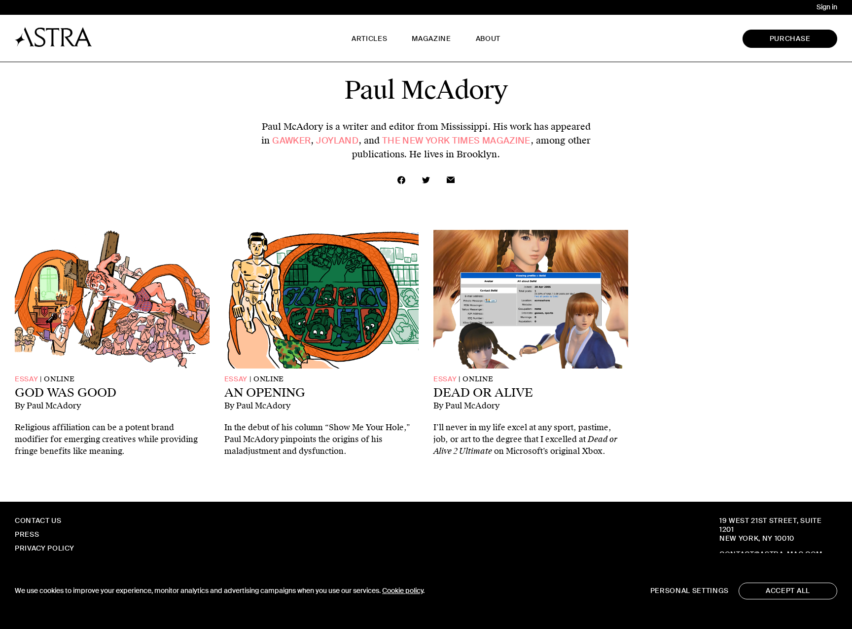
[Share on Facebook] (401, 180)
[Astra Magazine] (53, 37)
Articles (369, 39)
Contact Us (38, 521)
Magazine (431, 39)
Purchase (790, 39)
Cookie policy (402, 591)
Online (59, 379)
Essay (26, 379)
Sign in (826, 7)
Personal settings (689, 591)
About (488, 39)
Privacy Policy (44, 548)
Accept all (788, 591)
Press (27, 534)
